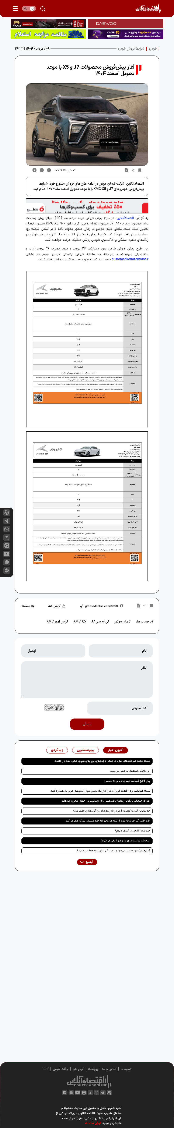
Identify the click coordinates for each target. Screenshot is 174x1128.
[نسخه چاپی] (127, 170)
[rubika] (6, 562)
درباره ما (126, 1069)
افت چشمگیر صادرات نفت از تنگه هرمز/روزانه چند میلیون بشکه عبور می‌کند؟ (107, 821)
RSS (45, 1069)
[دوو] (125, 23)
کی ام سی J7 (100, 621)
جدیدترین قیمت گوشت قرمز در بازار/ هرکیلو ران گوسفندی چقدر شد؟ (111, 811)
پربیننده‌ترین (85, 750)
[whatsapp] (6, 529)
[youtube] (6, 554)
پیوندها (93, 1069)
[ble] (6, 570)
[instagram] (6, 545)
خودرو (153, 48)
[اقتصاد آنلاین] (148, 8)
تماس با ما (109, 1069)
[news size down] (49, 170)
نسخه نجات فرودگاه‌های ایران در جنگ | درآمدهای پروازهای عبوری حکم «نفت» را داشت (102, 761)
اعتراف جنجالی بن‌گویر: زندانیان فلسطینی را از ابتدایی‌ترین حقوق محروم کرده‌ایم (106, 801)
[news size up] (34, 170)
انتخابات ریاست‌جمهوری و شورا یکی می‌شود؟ (125, 841)
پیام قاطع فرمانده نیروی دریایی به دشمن (127, 781)
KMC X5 (79, 621)
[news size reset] (41, 170)
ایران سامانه (93, 1123)
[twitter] (90, 1092)
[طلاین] (125, 34)
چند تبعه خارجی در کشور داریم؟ (132, 831)
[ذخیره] (140, 170)
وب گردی (57, 750)
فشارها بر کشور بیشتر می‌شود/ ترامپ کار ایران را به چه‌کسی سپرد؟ (113, 851)
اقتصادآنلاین (125, 218)
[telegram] (6, 521)
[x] (6, 537)
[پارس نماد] (48, 34)
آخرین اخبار (115, 750)
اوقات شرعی (61, 1069)
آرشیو (89, 862)
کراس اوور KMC (57, 621)
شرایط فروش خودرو (131, 48)
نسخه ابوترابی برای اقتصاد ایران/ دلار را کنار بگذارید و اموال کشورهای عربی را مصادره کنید (100, 791)
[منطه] (48, 23)
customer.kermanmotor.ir (130, 259)
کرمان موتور (122, 621)
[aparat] (6, 512)
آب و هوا (78, 1069)
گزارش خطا (54, 606)
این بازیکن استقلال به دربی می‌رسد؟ (130, 771)
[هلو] (87, 206)
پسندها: (25, 606)
